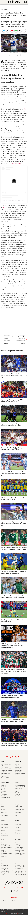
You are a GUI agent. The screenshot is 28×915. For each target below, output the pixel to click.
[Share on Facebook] (4, 30)
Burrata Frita (4, 842)
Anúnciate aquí (14, 909)
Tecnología (3, 861)
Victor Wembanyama (19, 792)
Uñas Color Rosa (4, 827)
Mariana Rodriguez (5, 808)
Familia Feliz (18, 774)
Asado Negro (4, 856)
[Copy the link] (24, 30)
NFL (24, 109)
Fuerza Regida (18, 823)
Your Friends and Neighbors (4, 790)
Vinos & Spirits (18, 839)
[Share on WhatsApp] (16, 30)
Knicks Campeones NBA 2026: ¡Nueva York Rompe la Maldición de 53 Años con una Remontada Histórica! (12, 645)
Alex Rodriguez (18, 789)
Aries (16, 869)
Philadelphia (13, 163)
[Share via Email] (20, 30)
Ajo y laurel (17, 764)
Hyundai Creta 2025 (5, 773)
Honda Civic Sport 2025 (6, 768)
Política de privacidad (5, 909)
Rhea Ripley (18, 794)
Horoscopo (17, 863)
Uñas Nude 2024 (4, 833)
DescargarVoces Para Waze (5, 874)
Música (17, 820)
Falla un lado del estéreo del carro (6, 765)
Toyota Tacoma (4, 767)
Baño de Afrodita (4, 826)
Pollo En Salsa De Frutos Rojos (6, 854)
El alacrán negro (4, 805)
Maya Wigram (18, 812)
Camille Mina (4, 785)
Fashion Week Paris (19, 809)
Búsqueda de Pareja (5, 863)
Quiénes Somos (21, 909)
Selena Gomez (18, 826)
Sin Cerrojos (4, 786)
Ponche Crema (4, 844)
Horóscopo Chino (19, 868)
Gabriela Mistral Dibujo (6, 814)
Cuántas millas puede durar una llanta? (6, 771)
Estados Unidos (18, 845)
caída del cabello (4, 824)
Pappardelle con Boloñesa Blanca (6, 848)
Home (2, 9)
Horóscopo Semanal (19, 865)
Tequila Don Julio (19, 847)
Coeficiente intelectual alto (20, 771)
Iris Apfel (17, 814)
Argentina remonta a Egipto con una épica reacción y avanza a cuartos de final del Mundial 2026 (13, 523)
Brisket (2, 850)
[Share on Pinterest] (12, 30)
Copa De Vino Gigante (20, 853)
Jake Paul (17, 791)
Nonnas (3, 788)
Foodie (2, 839)
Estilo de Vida (18, 761)
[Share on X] (8, 30)
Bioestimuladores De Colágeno (5, 830)
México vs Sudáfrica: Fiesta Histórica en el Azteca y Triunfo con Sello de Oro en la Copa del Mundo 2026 (14, 671)
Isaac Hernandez (4, 815)
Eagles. (19, 163)
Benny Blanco (18, 830)
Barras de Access (18, 770)
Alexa (2, 866)
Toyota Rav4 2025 (5, 777)
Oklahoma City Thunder (20, 786)
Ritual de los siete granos (20, 768)
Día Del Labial (4, 835)
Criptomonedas (4, 865)
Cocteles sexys (18, 844)
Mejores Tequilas (18, 848)
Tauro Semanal (18, 873)
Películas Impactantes (5, 797)
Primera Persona (18, 767)
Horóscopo (17, 861)
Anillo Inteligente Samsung (7, 869)
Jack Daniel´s (18, 842)
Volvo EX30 (4, 776)
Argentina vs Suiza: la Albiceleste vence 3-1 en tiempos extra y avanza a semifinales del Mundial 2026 (14, 473)
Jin (16, 815)
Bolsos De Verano (19, 811)
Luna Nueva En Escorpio (20, 871)
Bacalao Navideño (5, 851)
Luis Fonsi (17, 829)
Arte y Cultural (4, 802)
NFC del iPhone (4, 868)
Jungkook (17, 832)
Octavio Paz (3, 809)
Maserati (3, 774)
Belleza (2, 820)
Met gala (17, 805)
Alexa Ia (3, 876)
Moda (16, 802)
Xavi (2, 792)
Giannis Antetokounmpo (20, 785)
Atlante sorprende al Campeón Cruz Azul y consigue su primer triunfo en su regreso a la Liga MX (14, 375)
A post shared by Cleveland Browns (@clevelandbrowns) (15, 200)
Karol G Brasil (18, 833)
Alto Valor (17, 765)
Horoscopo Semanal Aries (20, 866)
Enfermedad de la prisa (20, 773)
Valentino (17, 808)
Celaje (2, 806)
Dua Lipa (17, 827)
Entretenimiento (5, 782)
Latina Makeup (4, 832)
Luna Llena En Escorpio (20, 874)
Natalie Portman (18, 806)
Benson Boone (18, 824)
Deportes (6, 9)
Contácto (3, 911)
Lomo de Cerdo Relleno (6, 845)
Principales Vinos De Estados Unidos (19, 851)
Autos (2, 761)
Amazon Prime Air (5, 871)
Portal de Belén (4, 811)
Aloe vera (3, 823)
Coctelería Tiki (18, 854)
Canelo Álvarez (18, 788)
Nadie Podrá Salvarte (5, 796)
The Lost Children (5, 794)
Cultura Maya (4, 812)
